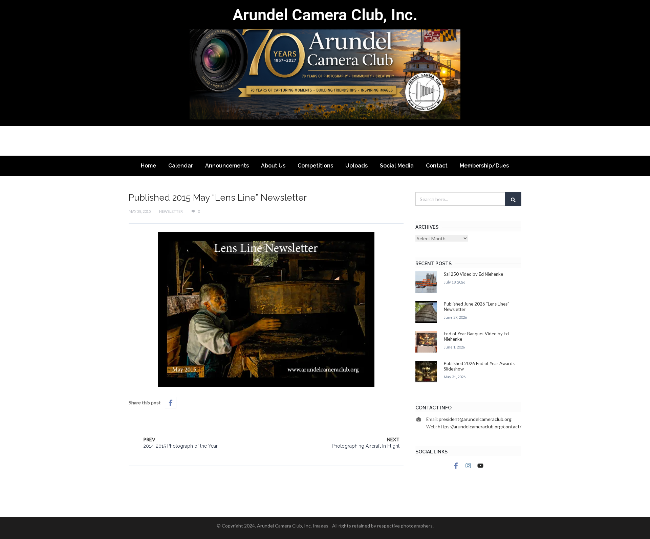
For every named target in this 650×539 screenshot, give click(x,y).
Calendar (180, 165)
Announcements (227, 165)
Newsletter (171, 211)
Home (148, 165)
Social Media (397, 165)
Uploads (356, 165)
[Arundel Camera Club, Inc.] (325, 63)
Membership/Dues (484, 165)
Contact (437, 165)
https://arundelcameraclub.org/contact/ (479, 426)
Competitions (315, 165)
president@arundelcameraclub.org (475, 419)
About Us (273, 165)
